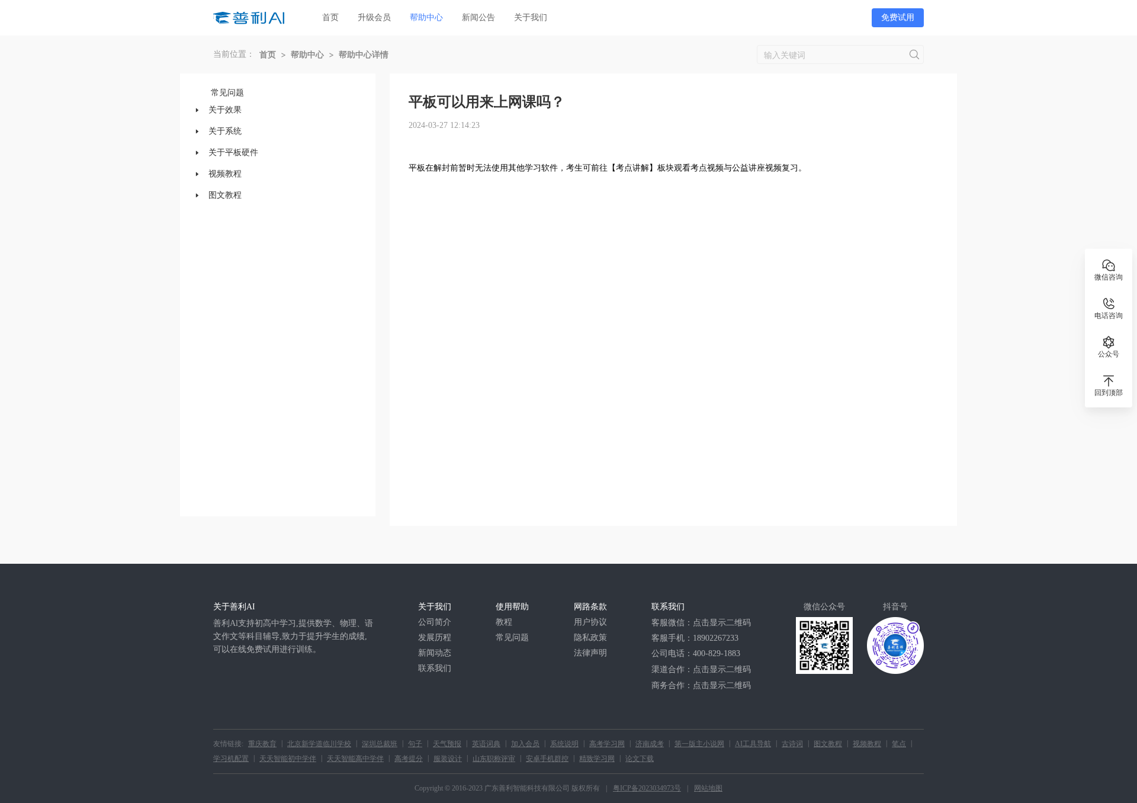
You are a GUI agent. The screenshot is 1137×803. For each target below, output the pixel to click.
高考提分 (408, 758)
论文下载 (639, 758)
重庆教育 (262, 744)
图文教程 (828, 744)
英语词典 (486, 744)
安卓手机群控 (547, 758)
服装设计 (447, 758)
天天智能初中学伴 (287, 758)
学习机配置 (231, 758)
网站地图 (708, 788)
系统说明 (564, 744)
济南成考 (649, 744)
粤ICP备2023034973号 (647, 788)
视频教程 (867, 744)
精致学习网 (597, 758)
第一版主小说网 (699, 744)
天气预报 (447, 744)
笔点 (899, 744)
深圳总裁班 (379, 744)
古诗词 (792, 744)
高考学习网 (607, 744)
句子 (415, 744)
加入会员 (525, 744)
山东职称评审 (494, 758)
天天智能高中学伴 (355, 758)
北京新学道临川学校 (319, 744)
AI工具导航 (753, 744)
